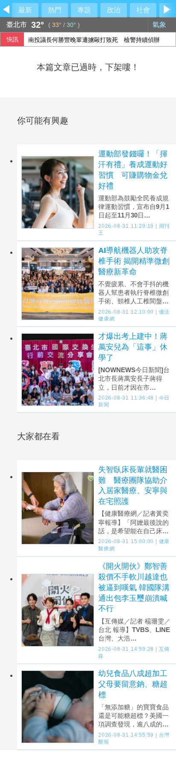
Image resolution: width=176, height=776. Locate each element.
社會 (143, 10)
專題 (84, 10)
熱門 (55, 10)
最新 (25, 10)
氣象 (160, 24)
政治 (113, 10)
